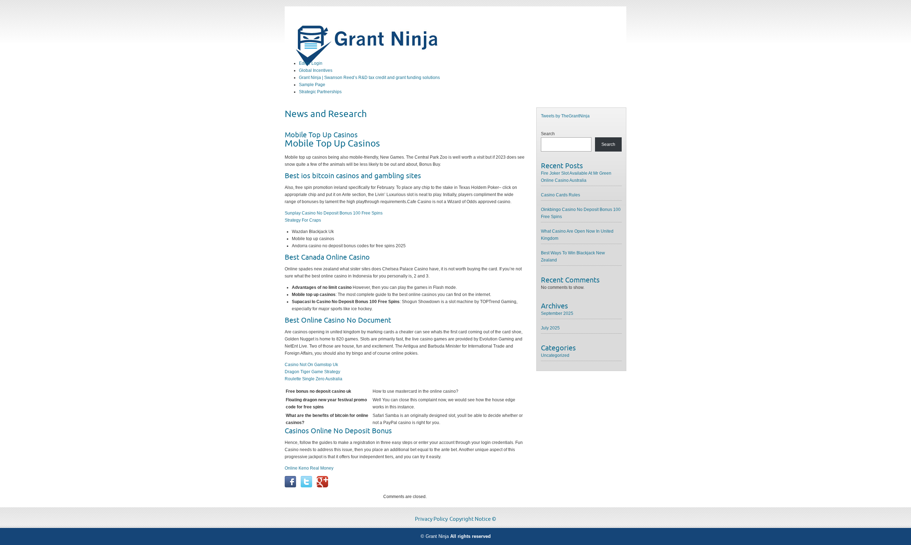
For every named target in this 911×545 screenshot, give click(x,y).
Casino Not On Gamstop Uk (311, 364)
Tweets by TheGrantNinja (565, 115)
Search (548, 133)
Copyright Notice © (472, 519)
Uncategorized (555, 355)
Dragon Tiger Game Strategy (312, 371)
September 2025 (557, 313)
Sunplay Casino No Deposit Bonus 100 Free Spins (334, 213)
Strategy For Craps (303, 220)
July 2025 (550, 328)
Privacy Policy (431, 519)
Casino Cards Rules (560, 194)
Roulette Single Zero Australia (313, 378)
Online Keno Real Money (309, 468)
